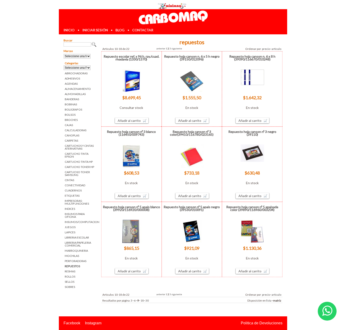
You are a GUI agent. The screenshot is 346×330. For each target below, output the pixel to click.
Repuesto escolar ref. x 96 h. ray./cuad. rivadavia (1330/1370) (131, 57)
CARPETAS (71, 140)
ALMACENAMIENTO (78, 89)
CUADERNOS (73, 190)
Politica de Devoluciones (261, 323)
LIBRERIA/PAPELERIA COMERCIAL (78, 244)
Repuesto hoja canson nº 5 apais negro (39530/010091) (192, 208)
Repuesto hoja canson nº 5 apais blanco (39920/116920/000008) (131, 208)
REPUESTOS (72, 266)
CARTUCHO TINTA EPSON (77, 155)
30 (147, 300)
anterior (161, 48)
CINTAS (69, 180)
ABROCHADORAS (76, 73)
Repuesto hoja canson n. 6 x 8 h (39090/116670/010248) (252, 57)
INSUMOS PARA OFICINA (75, 215)
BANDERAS (72, 99)
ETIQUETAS (72, 195)
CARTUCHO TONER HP (79, 167)
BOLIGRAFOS (73, 109)
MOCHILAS (72, 256)
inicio (69, 30)
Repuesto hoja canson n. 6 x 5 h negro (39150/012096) (192, 57)
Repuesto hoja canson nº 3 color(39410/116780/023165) (191, 133)
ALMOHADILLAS (75, 94)
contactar (142, 30)
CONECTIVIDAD (75, 185)
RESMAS (70, 271)
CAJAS (69, 125)
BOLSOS (70, 114)
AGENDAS (71, 83)
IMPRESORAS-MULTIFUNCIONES (77, 202)
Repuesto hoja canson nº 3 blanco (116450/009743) (131, 133)
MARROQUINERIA (76, 250)
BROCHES (71, 120)
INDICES (70, 209)
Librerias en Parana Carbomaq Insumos (173, 17)
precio (266, 49)
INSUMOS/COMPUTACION (81, 222)
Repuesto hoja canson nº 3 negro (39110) (252, 133)
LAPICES (70, 232)
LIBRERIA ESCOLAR (77, 237)
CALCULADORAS (75, 130)
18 (142, 300)
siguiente (176, 48)
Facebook (72, 323)
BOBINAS (71, 104)
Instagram (93, 323)
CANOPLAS (72, 135)
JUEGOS (70, 227)
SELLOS (69, 281)
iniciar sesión (95, 30)
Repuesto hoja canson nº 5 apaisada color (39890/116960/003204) (252, 208)
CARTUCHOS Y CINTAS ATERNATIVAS (79, 147)
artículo (276, 49)
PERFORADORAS (75, 261)
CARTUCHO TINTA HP (79, 161)
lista (268, 300)
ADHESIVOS (72, 78)
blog (120, 30)
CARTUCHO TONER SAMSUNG (77, 173)
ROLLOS (70, 276)
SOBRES (70, 287)
